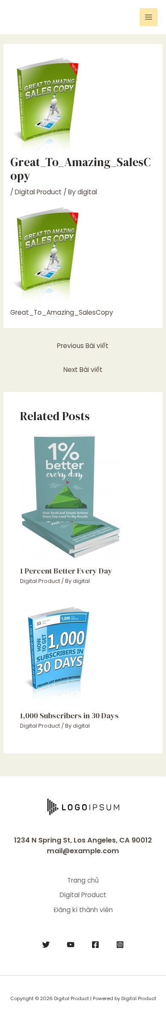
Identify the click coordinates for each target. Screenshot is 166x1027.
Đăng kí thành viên (83, 909)
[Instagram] (120, 944)
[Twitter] (46, 944)
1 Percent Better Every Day (66, 570)
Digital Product (38, 191)
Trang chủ (83, 880)
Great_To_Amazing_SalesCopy (61, 312)
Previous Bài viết (83, 345)
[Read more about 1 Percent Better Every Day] (70, 495)
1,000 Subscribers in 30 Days (69, 715)
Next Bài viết (83, 369)
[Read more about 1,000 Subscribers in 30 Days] (56, 653)
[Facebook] (95, 944)
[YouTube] (70, 944)
